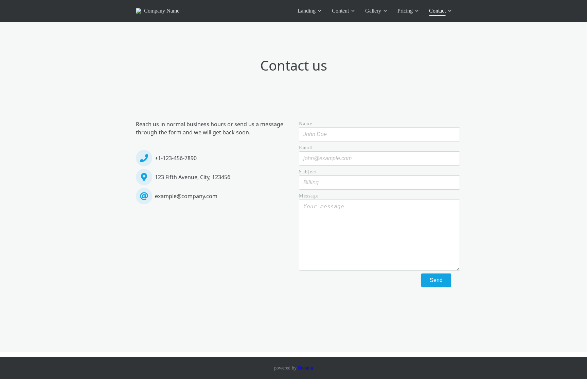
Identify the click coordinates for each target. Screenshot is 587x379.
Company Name (161, 11)
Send (436, 280)
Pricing (405, 11)
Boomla (305, 368)
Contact (437, 11)
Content (340, 11)
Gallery (373, 11)
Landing (307, 11)
